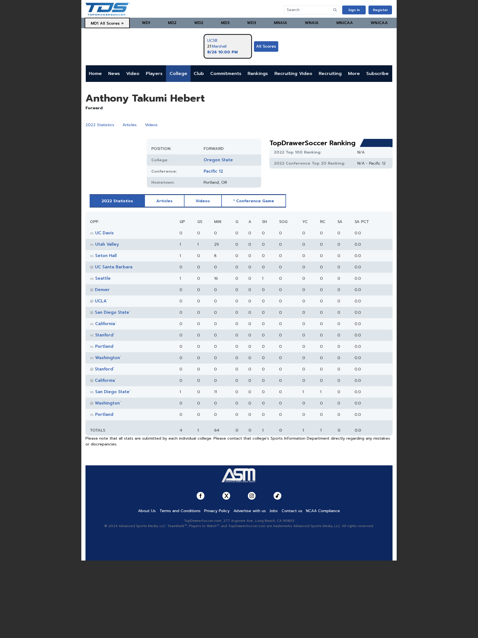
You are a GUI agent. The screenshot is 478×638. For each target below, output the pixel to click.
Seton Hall (106, 256)
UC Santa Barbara (114, 267)
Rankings (258, 73)
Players (154, 73)
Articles (130, 125)
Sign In (354, 9)
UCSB (212, 40)
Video (132, 73)
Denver (102, 290)
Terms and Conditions (180, 511)
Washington (107, 358)
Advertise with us (249, 511)
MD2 (172, 23)
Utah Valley (107, 244)
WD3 (251, 23)
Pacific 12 (213, 171)
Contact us (292, 511)
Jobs (273, 511)
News (114, 73)
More (354, 73)
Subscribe (377, 73)
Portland (104, 346)
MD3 (225, 23)
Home (95, 73)
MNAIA (280, 23)
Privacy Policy (217, 511)
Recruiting (330, 73)
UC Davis (104, 233)
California (105, 324)
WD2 (198, 23)
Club (199, 73)
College (178, 73)
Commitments (225, 73)
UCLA (100, 301)
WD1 (146, 23)
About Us (147, 511)
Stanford (104, 335)
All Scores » (112, 23)
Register (380, 9)
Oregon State (218, 160)
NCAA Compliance (323, 511)
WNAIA (312, 23)
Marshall (219, 46)
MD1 (94, 23)
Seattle (103, 278)
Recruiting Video (293, 73)
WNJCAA (379, 23)
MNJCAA (344, 23)
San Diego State (112, 312)
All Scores (266, 46)
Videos (151, 125)
